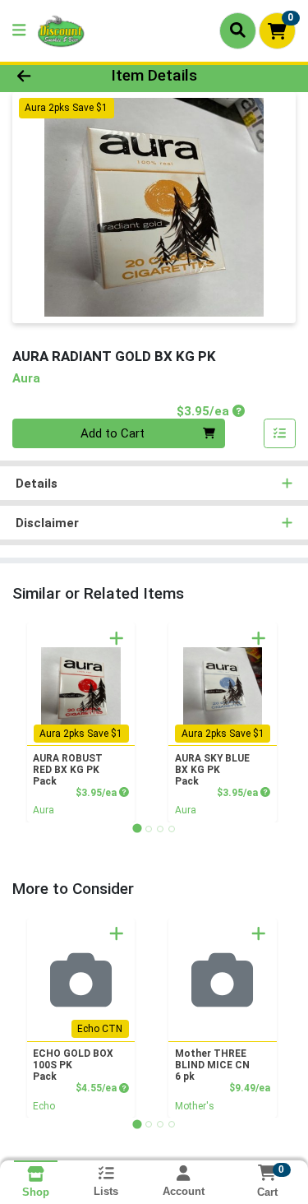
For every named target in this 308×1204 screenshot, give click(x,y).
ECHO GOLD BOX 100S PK (73, 1065)
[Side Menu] (18, 30)
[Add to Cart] (116, 638)
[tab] (136, 828)
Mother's (194, 1106)
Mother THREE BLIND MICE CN (212, 1065)
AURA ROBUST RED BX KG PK (68, 769)
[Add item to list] (280, 433)
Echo (44, 1106)
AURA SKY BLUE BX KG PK (212, 769)
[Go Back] (47, 76)
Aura (43, 810)
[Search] (238, 30)
